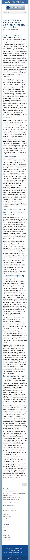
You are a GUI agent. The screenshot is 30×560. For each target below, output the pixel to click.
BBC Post (5, 508)
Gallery (22, 552)
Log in (4, 533)
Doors (19, 547)
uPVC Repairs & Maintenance (11, 552)
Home (8, 547)
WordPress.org (6, 539)
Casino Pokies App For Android (10, 502)
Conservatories (9, 548)
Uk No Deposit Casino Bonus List (11, 499)
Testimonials (12, 508)
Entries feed (6, 535)
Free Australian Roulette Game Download (13, 497)
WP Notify (5, 510)
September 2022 (7, 516)
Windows (14, 547)
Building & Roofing (14, 550)
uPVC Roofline (18, 548)
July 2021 (5, 521)
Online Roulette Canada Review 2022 (12, 491)
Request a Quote (14, 554)
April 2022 (5, 518)
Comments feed (7, 537)
